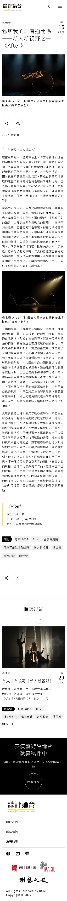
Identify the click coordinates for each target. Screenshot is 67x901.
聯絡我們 (12, 832)
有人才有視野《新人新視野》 (27, 680)
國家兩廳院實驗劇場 (16, 547)
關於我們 (12, 822)
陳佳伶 (6, 22)
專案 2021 (22, 539)
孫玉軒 (6, 673)
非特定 (7, 709)
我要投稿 (33, 782)
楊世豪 (57, 547)
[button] (27, 619)
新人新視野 (41, 547)
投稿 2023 (24, 709)
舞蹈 (6, 539)
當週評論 (9, 556)
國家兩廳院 (51, 539)
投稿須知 (12, 841)
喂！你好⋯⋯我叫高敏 (18, 717)
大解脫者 (42, 717)
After (36, 539)
